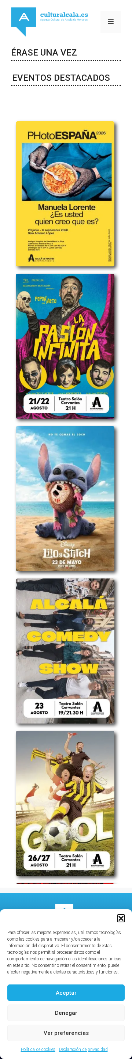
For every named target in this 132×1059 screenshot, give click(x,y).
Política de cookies (38, 1049)
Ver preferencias (66, 1033)
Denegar (66, 1013)
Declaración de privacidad (83, 1049)
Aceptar (66, 993)
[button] (121, 918)
